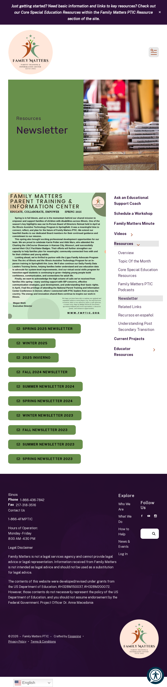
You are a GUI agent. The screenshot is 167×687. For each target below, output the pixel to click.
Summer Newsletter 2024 (48, 386)
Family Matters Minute (134, 223)
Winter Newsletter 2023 (47, 415)
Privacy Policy (17, 641)
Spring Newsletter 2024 (47, 401)
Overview (126, 253)
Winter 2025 (34, 343)
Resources (123, 243)
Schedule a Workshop (133, 213)
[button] (160, 12)
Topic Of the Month (134, 261)
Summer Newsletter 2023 (48, 444)
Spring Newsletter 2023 (47, 459)
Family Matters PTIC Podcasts (135, 287)
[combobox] (145, 534)
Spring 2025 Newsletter (47, 329)
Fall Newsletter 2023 (45, 430)
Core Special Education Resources (138, 273)
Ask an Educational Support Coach (131, 200)
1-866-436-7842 (32, 500)
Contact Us (16, 510)
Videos (120, 234)
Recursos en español (136, 315)
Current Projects (129, 339)
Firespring (74, 636)
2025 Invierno (36, 358)
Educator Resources (123, 352)
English (28, 682)
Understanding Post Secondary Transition (136, 326)
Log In (123, 554)
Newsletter (128, 298)
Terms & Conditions (43, 641)
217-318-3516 (26, 505)
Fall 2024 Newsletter (45, 372)
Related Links (129, 307)
